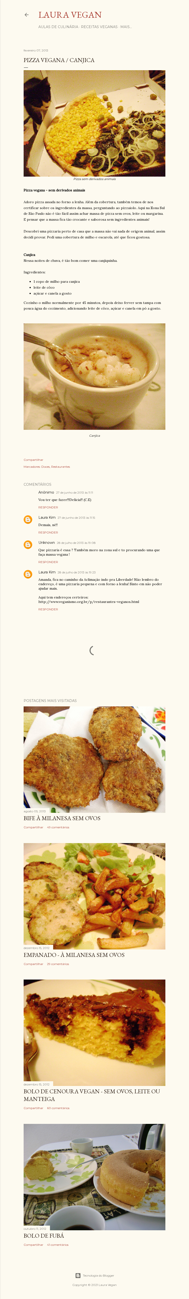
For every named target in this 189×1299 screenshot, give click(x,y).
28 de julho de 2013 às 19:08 (76, 543)
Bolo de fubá (44, 1235)
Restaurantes (60, 466)
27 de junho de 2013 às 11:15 (76, 517)
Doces (45, 466)
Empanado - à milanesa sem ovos (74, 955)
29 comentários (58, 964)
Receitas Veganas (99, 27)
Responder (48, 507)
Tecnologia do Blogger (98, 1275)
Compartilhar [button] (33, 460)
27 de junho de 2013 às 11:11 (74, 492)
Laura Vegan (70, 14)
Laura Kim (47, 517)
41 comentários (57, 1245)
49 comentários (58, 827)
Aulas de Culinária (58, 27)
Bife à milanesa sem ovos (62, 818)
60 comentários (58, 1108)
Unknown (46, 542)
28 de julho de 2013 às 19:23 (77, 572)
